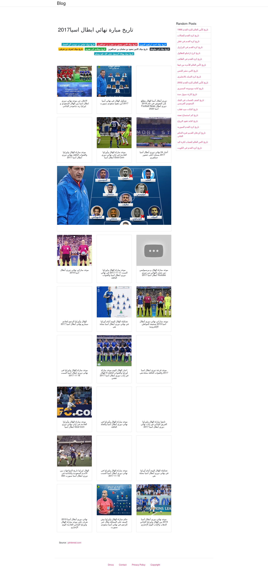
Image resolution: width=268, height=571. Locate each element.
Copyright (155, 564)
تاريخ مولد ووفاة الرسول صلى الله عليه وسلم (114, 53)
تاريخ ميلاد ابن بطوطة (159, 49)
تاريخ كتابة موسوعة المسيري (190, 88)
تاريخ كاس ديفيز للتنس (187, 70)
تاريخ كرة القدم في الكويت (189, 147)
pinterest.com (74, 542)
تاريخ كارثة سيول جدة (187, 94)
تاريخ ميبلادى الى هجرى (95, 49)
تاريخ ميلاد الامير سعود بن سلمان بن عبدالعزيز (128, 49)
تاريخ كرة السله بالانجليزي (189, 76)
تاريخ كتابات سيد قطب (187, 109)
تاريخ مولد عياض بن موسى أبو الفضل (78, 44)
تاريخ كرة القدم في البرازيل (190, 47)
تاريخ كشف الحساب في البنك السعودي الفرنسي (190, 101)
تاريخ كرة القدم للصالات (188, 35)
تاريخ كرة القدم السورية (188, 126)
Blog (61, 3)
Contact (123, 564)
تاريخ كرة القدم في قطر (188, 41)
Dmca (111, 564)
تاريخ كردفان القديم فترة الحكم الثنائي (191, 134)
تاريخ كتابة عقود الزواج (187, 120)
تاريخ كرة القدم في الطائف (189, 58)
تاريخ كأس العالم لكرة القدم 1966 (192, 29)
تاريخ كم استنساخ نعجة (187, 115)
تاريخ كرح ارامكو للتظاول (188, 52)
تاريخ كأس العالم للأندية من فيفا (191, 64)
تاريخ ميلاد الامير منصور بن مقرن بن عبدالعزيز (117, 44)
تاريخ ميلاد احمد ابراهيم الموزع (153, 44)
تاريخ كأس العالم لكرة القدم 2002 (192, 82)
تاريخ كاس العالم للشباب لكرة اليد (192, 141)
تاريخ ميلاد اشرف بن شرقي (71, 49)
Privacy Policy (138, 564)
